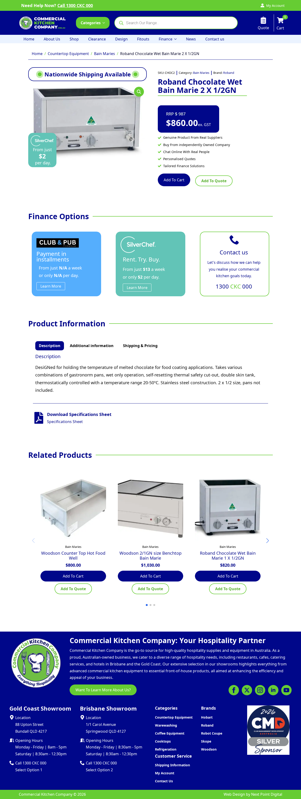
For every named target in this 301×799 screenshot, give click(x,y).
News (191, 39)
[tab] (49, 345)
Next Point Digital (266, 794)
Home (29, 39)
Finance (165, 39)
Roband (228, 73)
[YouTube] (286, 690)
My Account (164, 773)
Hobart (207, 717)
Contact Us (164, 781)
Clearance (97, 39)
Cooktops (163, 741)
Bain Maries (104, 53)
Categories (91, 22)
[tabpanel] (150, 374)
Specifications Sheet (65, 421)
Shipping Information (172, 765)
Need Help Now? (57, 5)
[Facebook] (234, 690)
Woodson (209, 749)
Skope (206, 741)
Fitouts (143, 39)
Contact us (214, 39)
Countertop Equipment (68, 53)
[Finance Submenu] (176, 39)
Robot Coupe (211, 733)
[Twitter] (247, 690)
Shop (74, 39)
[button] (139, 92)
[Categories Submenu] (105, 23)
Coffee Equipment (169, 733)
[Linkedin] (273, 690)
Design (121, 39)
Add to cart (174, 179)
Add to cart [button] (73, 576)
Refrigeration (165, 749)
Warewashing (166, 725)
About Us (52, 39)
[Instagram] (260, 690)
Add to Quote (213, 180)
